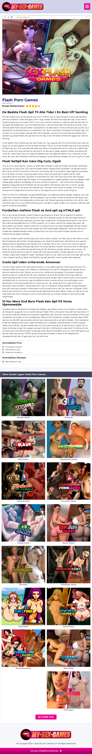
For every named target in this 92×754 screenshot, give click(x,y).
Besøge (44, 751)
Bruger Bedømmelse (13, 106)
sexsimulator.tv (7, 103)
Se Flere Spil (46, 717)
